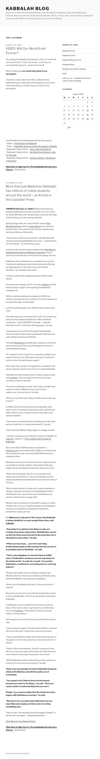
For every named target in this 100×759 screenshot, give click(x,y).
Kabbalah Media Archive (71, 60)
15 (88, 110)
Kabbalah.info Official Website (74, 69)
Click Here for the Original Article (20, 721)
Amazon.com (12, 450)
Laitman (45, 284)
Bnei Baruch (19, 343)
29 (88, 119)
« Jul (68, 127)
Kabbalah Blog (27, 8)
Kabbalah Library (68, 55)
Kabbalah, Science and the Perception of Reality (35, 146)
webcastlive (34, 226)
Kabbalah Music (68, 64)
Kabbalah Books (68, 51)
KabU (64, 73)
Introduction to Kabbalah (25, 143)
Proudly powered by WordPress (17, 753)
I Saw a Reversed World (40, 149)
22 (88, 115)
